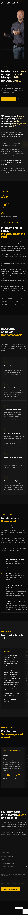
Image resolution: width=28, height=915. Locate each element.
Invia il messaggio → (10, 889)
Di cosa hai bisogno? (7, 863)
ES (17, 911)
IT (10, 911)
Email (2, 849)
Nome (2, 842)
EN (14, 911)
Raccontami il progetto (8, 871)
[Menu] (25, 2)
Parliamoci (8, 99)
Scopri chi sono (22, 98)
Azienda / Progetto (7, 856)
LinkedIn (7, 907)
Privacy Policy (19, 907)
